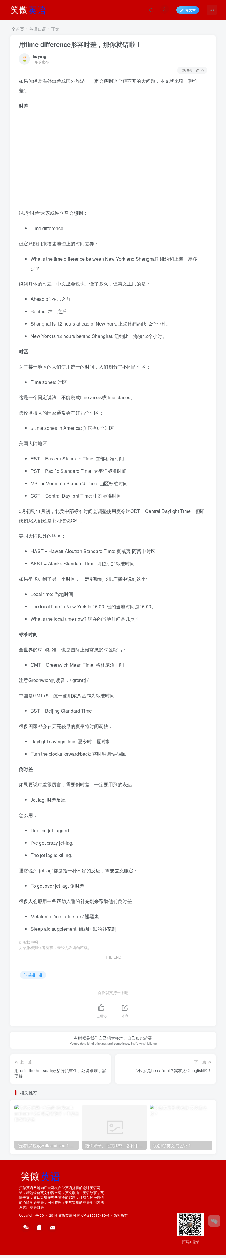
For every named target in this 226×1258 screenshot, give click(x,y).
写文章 (190, 9)
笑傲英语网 (67, 1215)
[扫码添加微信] (214, 1221)
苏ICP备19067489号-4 (95, 1215)
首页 (19, 29)
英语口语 (37, 29)
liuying (39, 56)
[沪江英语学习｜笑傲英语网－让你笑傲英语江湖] (30, 9)
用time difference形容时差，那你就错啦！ (80, 44)
